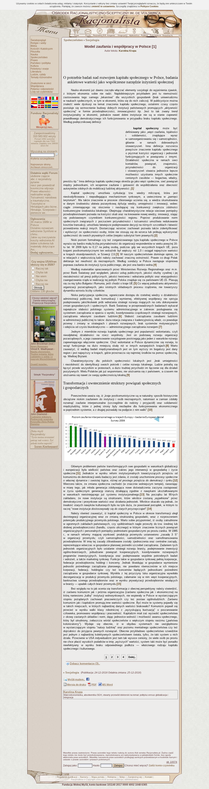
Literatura (36, 71)
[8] (167, 345)
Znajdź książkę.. (39, 364)
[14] (149, 508)
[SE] (47, 107)
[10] (150, 409)
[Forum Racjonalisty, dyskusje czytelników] (77, 33)
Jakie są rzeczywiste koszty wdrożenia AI (43, 239)
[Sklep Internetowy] (111, 33)
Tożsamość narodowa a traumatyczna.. (43, 199)
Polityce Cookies (149, 6)
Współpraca (37, 86)
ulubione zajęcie (40, 176)
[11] (78, 473)
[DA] (41, 107)
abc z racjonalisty (41, 179)
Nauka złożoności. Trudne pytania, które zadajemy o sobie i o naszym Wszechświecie (43, 355)
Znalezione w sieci (41, 83)
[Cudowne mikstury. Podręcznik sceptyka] (44, 411)
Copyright (90, 779)
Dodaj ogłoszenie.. (42, 252)
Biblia (34, 46)
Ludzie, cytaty (38, 74)
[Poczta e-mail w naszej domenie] (88, 33)
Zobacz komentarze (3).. (85, 663)
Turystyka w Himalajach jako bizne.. (44, 205)
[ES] (34, 102)
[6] (120, 316)
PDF (94, 684)
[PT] (41, 102)
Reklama (111, 777)
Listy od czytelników (42, 91)
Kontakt (148, 777)
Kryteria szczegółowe (42, 158)
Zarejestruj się (135, 777)
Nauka (34, 54)
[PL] (34, 98)
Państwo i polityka (41, 63)
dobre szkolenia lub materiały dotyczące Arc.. (42, 246)
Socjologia (92, 40)
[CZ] (34, 107)
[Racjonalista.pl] (104, 27)
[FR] (47, 98)
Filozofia (35, 51)
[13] (142, 494)
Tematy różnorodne (41, 77)
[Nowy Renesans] (44, 341)
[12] (175, 480)
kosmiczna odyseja (42, 188)
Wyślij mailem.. (76, 679)
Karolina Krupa (72, 691)
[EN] (41, 98)
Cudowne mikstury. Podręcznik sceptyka (42, 418)
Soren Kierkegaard (46, 446)
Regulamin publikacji (67, 777)
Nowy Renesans (39, 346)
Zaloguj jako (70, 765)
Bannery (84, 777)
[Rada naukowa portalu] (154, 33)
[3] (117, 254)
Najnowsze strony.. (41, 164)
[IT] (54, 98)
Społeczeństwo (39, 57)
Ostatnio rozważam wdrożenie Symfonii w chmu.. (43, 231)
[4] (155, 264)
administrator (131, 779)
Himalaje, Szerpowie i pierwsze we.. (43, 211)
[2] (155, 235)
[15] (119, 583)
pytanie (35, 182)
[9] (128, 375)
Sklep (122, 777)
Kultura (35, 66)
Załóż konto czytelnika (162, 765)
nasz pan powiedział (42, 185)
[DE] (47, 102)
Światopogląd (38, 40)
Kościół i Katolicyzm (42, 48)
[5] (135, 283)
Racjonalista (77, 779)
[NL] (54, 107)
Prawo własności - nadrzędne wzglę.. (41, 193)
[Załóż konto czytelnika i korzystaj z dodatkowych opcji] (166, 33)
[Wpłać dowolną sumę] (44, 124)
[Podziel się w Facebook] (87, 680)
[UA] (54, 102)
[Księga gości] (123, 33)
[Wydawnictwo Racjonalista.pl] (134, 33)
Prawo (34, 60)
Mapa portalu (97, 777)
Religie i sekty (38, 43)
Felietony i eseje (40, 68)
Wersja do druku (76, 684)
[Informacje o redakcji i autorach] (144, 33)
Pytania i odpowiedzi (42, 89)
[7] (160, 326)
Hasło (96, 765)
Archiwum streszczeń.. (42, 167)
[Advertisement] (93, 150)
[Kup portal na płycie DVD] (100, 33)
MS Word (107, 684)
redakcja (118, 779)
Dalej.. (132, 657)
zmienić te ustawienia (103, 6)
